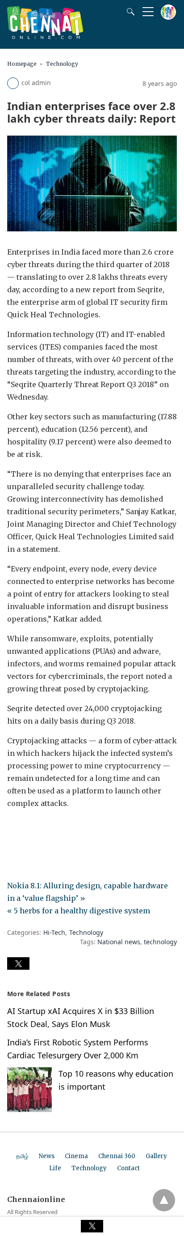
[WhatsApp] (43, 828)
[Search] (129, 11)
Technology (62, 63)
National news (118, 942)
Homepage (22, 63)
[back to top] (164, 1200)
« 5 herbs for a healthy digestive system (78, 910)
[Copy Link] (57, 828)
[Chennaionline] (45, 36)
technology (160, 942)
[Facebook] (14, 828)
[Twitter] (28, 828)
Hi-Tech (54, 932)
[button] (18, 963)
